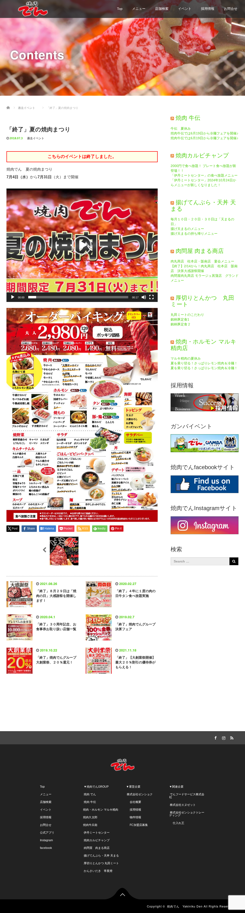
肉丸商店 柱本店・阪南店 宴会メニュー (202, 261)
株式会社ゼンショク (139, 794)
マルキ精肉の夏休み (186, 358)
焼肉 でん (89, 794)
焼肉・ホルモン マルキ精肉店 (203, 344)
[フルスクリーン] (151, 297)
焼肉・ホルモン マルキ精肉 (100, 809)
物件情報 (133, 817)
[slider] (78, 297)
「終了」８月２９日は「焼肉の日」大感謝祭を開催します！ (56, 595)
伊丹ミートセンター (96, 832)
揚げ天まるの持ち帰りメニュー (194, 233)
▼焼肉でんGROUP (96, 786)
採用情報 (207, 9)
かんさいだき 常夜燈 (97, 871)
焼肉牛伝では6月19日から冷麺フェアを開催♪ (204, 133)
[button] (82, 245)
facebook (46, 848)
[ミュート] (143, 297)
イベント (184, 9)
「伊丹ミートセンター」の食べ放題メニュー (204, 175)
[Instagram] (223, 737)
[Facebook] (215, 737)
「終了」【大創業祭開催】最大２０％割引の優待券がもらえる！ (135, 662)
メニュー (138, 9)
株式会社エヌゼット (182, 805)
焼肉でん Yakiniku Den (185, 906)
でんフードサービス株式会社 (186, 796)
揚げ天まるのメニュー (187, 229)
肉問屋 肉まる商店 (200, 251)
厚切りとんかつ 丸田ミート (202, 301)
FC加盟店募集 (137, 825)
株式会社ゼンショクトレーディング (186, 814)
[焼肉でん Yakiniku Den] (33, 8)
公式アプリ (47, 832)
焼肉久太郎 (90, 817)
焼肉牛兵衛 (90, 825)
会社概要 (133, 802)
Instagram (46, 840)
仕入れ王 (176, 823)
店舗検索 (161, 9)
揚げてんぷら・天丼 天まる (203, 205)
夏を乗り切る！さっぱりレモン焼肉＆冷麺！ (204, 363)
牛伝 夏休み (181, 128)
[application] (82, 245)
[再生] (12, 297)
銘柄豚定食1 (180, 319)
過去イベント (35, 138)
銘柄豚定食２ (181, 324)
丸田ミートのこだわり (187, 315)
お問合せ (230, 9)
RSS (231, 737)
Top (119, 9)
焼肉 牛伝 (188, 118)
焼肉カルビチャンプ (202, 155)
